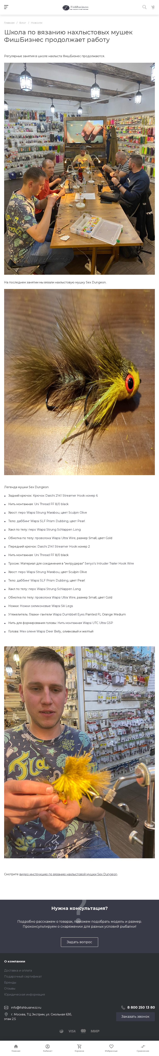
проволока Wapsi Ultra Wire (55, 538)
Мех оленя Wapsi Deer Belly (40, 631)
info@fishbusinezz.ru (26, 1007)
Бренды (10, 982)
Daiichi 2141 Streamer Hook (57, 546)
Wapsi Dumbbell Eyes (68, 614)
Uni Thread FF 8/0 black (51, 504)
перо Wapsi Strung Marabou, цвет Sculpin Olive (52, 512)
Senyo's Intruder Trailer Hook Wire (109, 563)
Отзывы (9, 988)
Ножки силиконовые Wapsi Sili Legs (46, 606)
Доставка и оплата (18, 970)
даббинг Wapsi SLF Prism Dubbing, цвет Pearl (51, 521)
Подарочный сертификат (23, 976)
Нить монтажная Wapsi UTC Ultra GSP (85, 623)
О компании (14, 961)
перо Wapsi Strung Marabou (38, 572)
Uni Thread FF (44, 555)
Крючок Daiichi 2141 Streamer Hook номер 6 (65, 495)
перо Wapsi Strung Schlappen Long (55, 529)
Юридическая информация (24, 994)
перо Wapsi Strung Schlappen (50, 589)
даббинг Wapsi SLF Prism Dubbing (42, 580)
